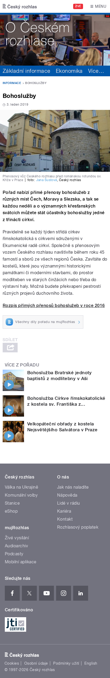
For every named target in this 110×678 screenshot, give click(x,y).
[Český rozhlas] (20, 6)
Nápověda (67, 495)
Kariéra (64, 511)
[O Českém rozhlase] (55, 39)
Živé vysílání (17, 537)
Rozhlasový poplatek (77, 527)
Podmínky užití (66, 663)
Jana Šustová (46, 180)
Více (96, 71)
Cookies (12, 663)
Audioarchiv (16, 545)
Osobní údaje (36, 663)
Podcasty (14, 553)
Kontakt (65, 519)
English (90, 663)
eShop (11, 511)
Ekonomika (69, 71)
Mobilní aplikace (21, 561)
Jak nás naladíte (73, 487)
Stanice (12, 503)
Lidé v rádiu (68, 503)
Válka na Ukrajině (21, 487)
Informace (12, 83)
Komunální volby (21, 495)
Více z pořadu (22, 365)
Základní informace (26, 71)
